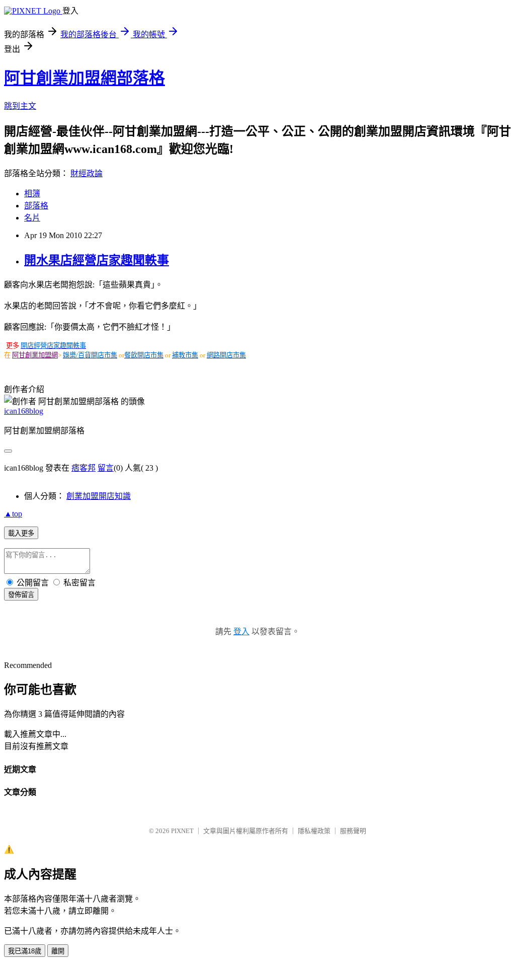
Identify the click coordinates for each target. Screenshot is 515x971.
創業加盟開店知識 (98, 496)
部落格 (36, 205)
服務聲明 (353, 831)
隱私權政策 (314, 831)
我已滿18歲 (24, 951)
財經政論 (86, 173)
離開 (57, 951)
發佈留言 (21, 595)
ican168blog (23, 411)
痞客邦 (83, 468)
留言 (106, 468)
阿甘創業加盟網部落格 (84, 78)
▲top (13, 513)
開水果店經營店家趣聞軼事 (96, 260)
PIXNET (182, 831)
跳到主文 (20, 106)
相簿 (32, 193)
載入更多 (21, 533)
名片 (32, 217)
